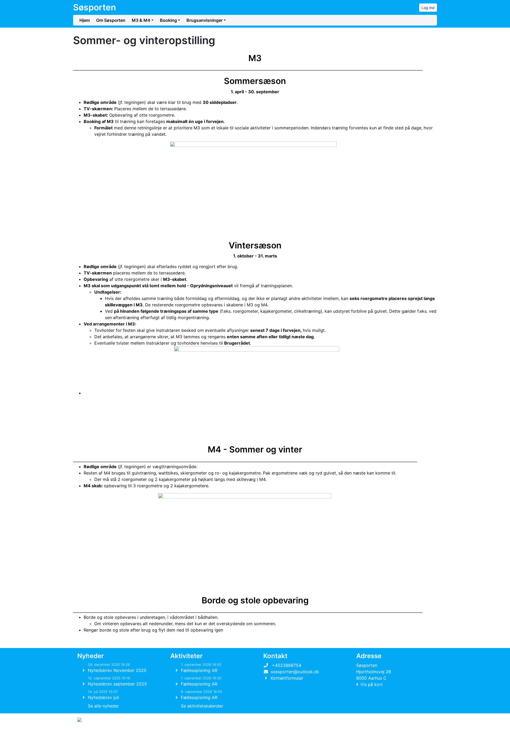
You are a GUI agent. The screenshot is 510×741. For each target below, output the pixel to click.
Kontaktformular (287, 678)
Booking (168, 20)
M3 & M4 (141, 20)
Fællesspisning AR (199, 670)
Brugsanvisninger (204, 20)
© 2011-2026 (88, 734)
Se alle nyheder (103, 706)
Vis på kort (371, 684)
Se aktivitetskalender (202, 706)
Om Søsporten (110, 20)
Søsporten (94, 7)
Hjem (84, 20)
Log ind (428, 7)
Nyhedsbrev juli (103, 697)
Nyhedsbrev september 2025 (117, 684)
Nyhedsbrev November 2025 (117, 670)
